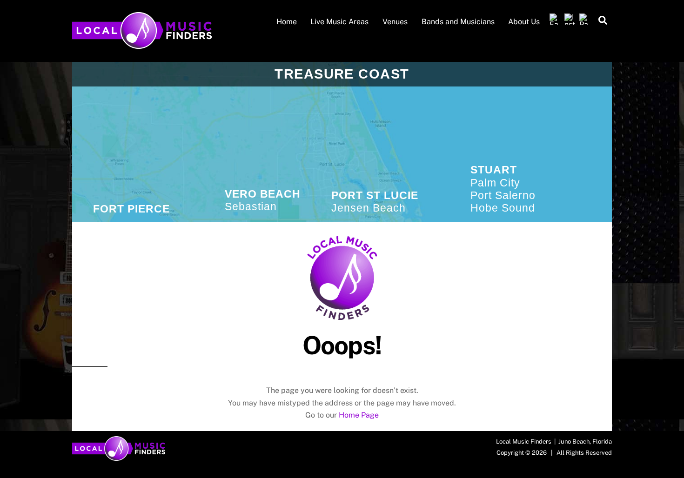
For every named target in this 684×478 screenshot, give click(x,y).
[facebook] (555, 19)
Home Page (359, 415)
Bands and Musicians (458, 21)
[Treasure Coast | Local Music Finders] (142, 44)
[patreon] (584, 19)
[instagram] (570, 19)
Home (286, 21)
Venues (395, 21)
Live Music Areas (339, 21)
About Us (524, 21)
